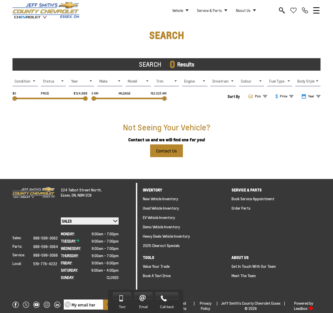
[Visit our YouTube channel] (36, 305)
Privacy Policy (206, 306)
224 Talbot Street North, (81, 190)
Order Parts (241, 208)
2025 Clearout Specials (161, 245)
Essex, (66, 195)
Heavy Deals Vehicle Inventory (166, 236)
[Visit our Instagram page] (47, 305)
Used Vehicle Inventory (161, 208)
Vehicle (177, 10)
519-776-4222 (45, 263)
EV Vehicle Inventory (159, 217)
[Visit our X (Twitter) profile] (26, 305)
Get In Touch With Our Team (254, 266)
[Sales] (305, 10)
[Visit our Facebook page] (15, 305)
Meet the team (244, 275)
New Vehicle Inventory (160, 198)
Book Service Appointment (253, 198)
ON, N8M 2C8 (82, 195)
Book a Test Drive (157, 275)
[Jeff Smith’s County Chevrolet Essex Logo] (45, 10)
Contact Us (166, 151)
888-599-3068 (45, 255)
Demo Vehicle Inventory (161, 226)
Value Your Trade (156, 266)
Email (143, 307)
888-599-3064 (45, 246)
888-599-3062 (45, 238)
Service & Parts (209, 10)
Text (122, 307)
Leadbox (301, 308)
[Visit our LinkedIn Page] (57, 305)
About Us (243, 10)
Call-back (167, 307)
